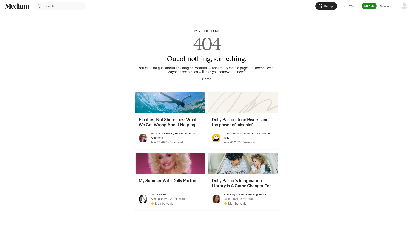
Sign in (384, 6)
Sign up (369, 6)
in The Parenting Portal (251, 194)
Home (206, 79)
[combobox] (65, 6)
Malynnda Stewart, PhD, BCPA (169, 133)
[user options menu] (404, 5)
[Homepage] (17, 6)
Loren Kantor (159, 194)
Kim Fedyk (230, 194)
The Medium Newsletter (238, 133)
